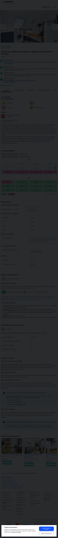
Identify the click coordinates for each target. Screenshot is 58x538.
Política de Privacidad (16, 532)
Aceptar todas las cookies (46, 529)
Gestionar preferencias (46, 533)
